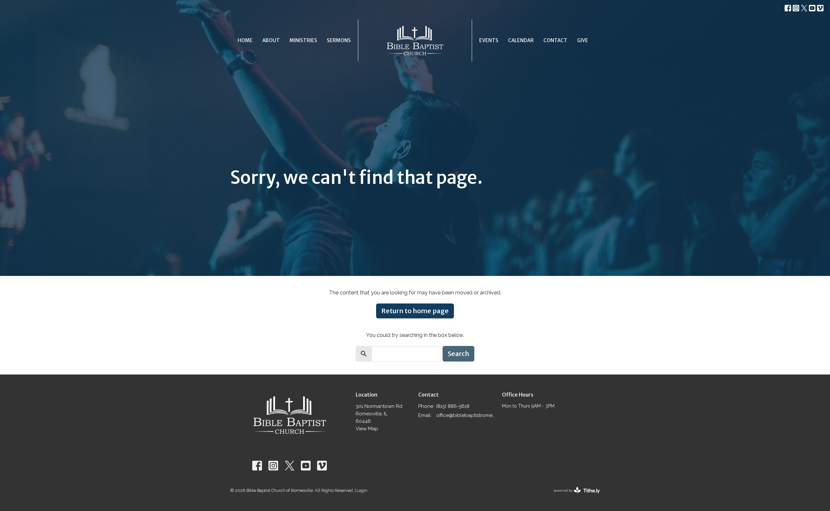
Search (458, 354)
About (271, 40)
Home (245, 40)
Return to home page (415, 311)
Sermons (339, 40)
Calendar (521, 40)
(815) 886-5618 (452, 406)
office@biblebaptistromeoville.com (465, 415)
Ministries (303, 40)
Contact (555, 40)
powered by (574, 496)
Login (362, 490)
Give (582, 40)
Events (488, 40)
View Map (367, 429)
